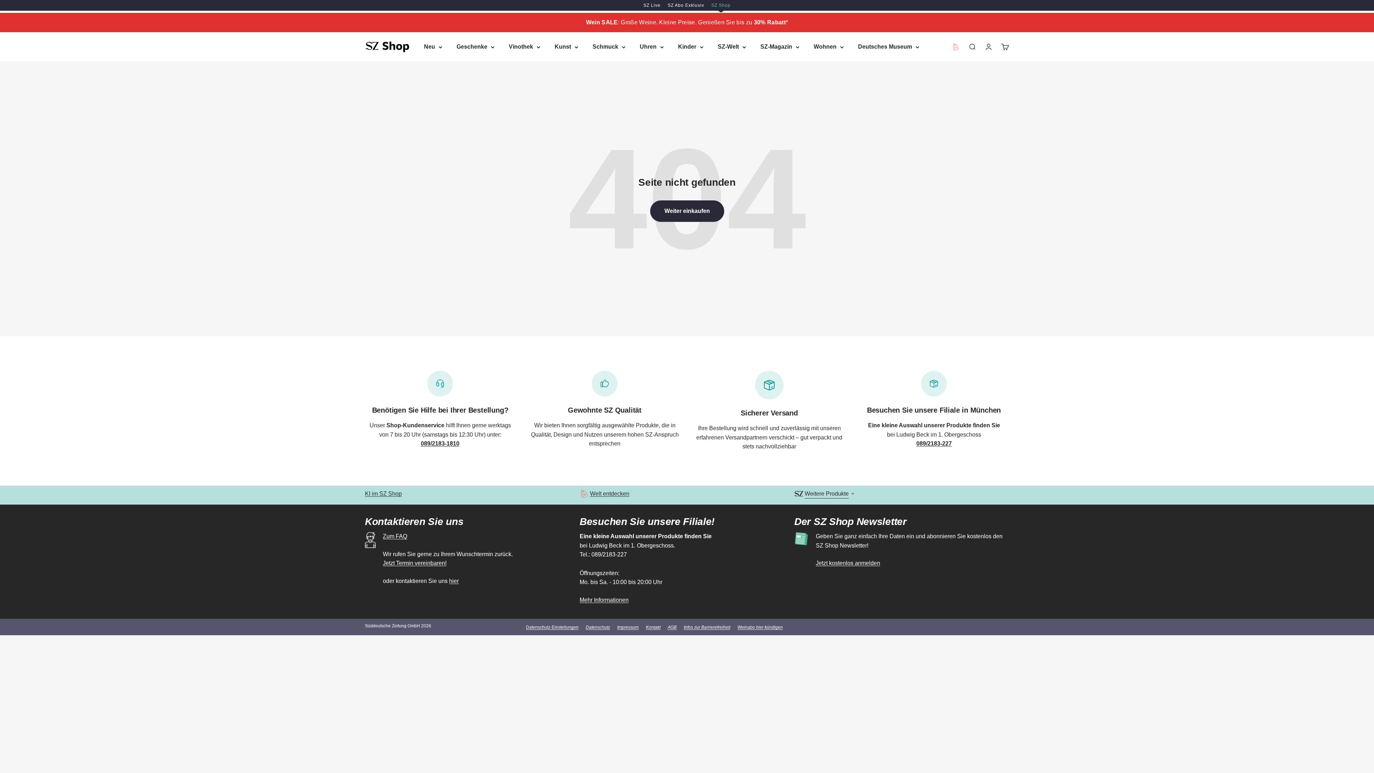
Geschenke (472, 47)
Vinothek (521, 47)
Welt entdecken (609, 494)
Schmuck (605, 47)
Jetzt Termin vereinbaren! (415, 563)
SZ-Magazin (776, 47)
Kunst (563, 47)
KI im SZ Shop (383, 494)
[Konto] (989, 47)
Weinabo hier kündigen (760, 627)
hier (454, 581)
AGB (672, 627)
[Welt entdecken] (584, 493)
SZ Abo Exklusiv (686, 5)
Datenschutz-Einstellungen (552, 627)
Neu (429, 47)
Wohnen (825, 47)
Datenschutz (598, 627)
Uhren (648, 47)
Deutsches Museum (885, 47)
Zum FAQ (395, 536)
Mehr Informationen (604, 600)
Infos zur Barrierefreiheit (707, 627)
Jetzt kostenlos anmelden (848, 563)
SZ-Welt (728, 47)
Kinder (687, 47)
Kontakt (653, 627)
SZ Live (652, 5)
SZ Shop (721, 5)
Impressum (628, 627)
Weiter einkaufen (687, 211)
